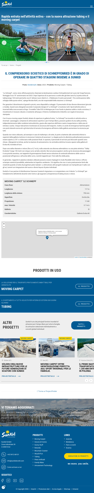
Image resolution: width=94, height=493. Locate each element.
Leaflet (76, 257)
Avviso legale (57, 489)
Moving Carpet (40, 439)
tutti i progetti (81, 325)
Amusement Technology (43, 465)
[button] (4, 42)
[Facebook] (2, 480)
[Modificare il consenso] (3, 487)
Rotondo (38, 448)
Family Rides (39, 462)
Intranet (75, 489)
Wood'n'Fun (39, 454)
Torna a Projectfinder (47, 391)
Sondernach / (32, 85)
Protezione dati (44, 489)
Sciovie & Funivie (41, 442)
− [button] (3, 226)
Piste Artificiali (40, 460)
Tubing (37, 457)
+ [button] (3, 224)
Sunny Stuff (39, 445)
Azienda (69, 439)
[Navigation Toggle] (91, 6)
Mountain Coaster (41, 451)
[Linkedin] (21, 480)
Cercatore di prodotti (78, 456)
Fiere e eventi (71, 445)
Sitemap (67, 489)
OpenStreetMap (83, 257)
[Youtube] (15, 480)
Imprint (33, 489)
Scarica (68, 448)
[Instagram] (8, 480)
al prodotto (84, 286)
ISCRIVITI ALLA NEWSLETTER (74, 412)
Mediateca (70, 442)
